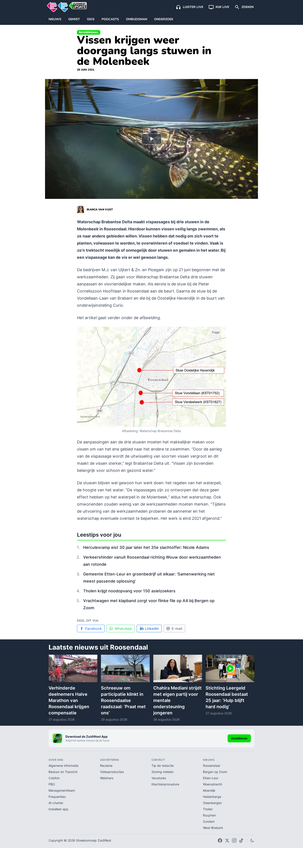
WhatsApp (123, 628)
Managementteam (62, 790)
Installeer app (58, 809)
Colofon (54, 778)
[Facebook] (220, 840)
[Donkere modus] (252, 840)
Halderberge (212, 797)
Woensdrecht (212, 784)
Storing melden (162, 772)
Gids (90, 19)
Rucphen (209, 815)
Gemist (74, 19)
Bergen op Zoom (215, 772)
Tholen (208, 809)
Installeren (239, 738)
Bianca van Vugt (100, 209)
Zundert (208, 821)
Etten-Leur (210, 778)
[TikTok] (241, 840)
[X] (227, 840)
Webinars (106, 778)
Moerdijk (209, 790)
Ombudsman (136, 19)
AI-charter (56, 803)
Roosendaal (88, 32)
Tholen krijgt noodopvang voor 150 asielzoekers (129, 591)
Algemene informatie (63, 765)
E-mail (177, 628)
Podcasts (110, 19)
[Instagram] (234, 840)
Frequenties (57, 797)
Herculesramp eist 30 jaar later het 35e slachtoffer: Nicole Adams (146, 547)
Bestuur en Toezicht (63, 772)
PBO (52, 784)
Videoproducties (112, 772)
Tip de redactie (163, 765)
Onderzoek (163, 19)
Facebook (93, 628)
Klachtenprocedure (165, 784)
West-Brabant (213, 828)
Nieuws (55, 19)
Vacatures (159, 778)
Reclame (106, 765)
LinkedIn (152, 628)
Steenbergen (212, 803)
